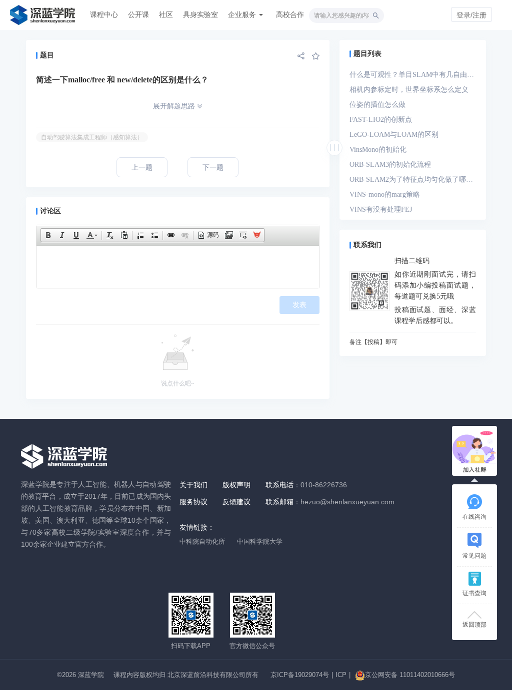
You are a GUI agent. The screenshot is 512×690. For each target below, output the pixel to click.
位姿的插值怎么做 (378, 104)
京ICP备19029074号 (299, 675)
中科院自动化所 (202, 541)
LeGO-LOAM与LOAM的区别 (394, 134)
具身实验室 (200, 14)
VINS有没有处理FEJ (381, 209)
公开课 (138, 14)
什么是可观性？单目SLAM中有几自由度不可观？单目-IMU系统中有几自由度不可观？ (412, 76)
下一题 (213, 167)
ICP (341, 675)
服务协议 (194, 502)
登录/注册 (471, 15)
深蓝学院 (91, 675)
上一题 (142, 167)
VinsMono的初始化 (378, 149)
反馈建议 (236, 502)
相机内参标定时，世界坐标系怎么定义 (409, 89)
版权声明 (236, 485)
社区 (166, 14)
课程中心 (104, 14)
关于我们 (194, 485)
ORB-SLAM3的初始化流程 (390, 164)
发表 (299, 305)
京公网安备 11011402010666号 (410, 675)
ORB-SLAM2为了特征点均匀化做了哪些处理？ (411, 181)
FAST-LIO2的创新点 (381, 119)
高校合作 (290, 14)
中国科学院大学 (259, 541)
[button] (48, 235)
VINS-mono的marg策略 (385, 194)
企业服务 (243, 14)
